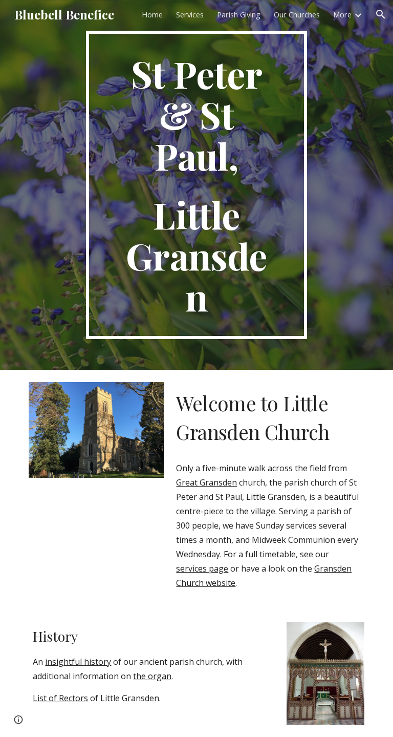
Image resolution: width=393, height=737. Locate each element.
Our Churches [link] (297, 14)
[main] (196, 185)
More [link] (342, 14)
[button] (380, 14)
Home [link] (152, 14)
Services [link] (190, 14)
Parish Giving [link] (238, 14)
